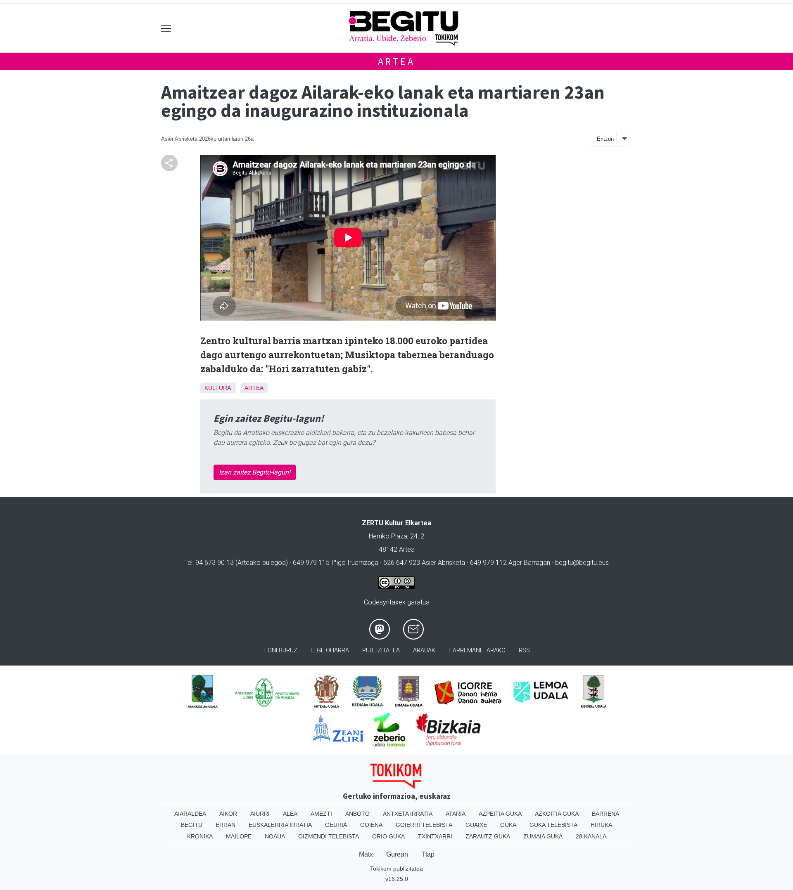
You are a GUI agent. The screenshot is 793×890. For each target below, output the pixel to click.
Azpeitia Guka (500, 813)
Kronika (200, 836)
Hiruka (601, 825)
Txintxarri (435, 836)
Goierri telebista (424, 825)
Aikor (228, 813)
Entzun (605, 139)
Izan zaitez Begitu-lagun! (254, 472)
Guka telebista (553, 825)
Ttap (427, 854)
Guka (508, 825)
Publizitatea (381, 650)
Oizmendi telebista (328, 836)
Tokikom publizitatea (396, 868)
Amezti (321, 813)
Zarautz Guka (487, 836)
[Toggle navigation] (166, 28)
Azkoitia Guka (557, 813)
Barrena (605, 813)
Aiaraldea (190, 813)
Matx (366, 854)
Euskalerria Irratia (280, 825)
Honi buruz (280, 650)
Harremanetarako (477, 650)
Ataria (455, 813)
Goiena (371, 825)
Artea (396, 61)
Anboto (357, 813)
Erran (225, 825)
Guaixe (476, 825)
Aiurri (260, 813)
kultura (217, 388)
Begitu (191, 825)
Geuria (336, 825)
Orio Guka (388, 836)
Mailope (239, 836)
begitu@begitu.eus (582, 563)
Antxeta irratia (407, 813)
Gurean (397, 854)
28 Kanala (591, 836)
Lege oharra (330, 650)
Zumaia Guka (543, 836)
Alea (290, 813)
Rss (524, 650)
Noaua (275, 836)
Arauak (424, 650)
